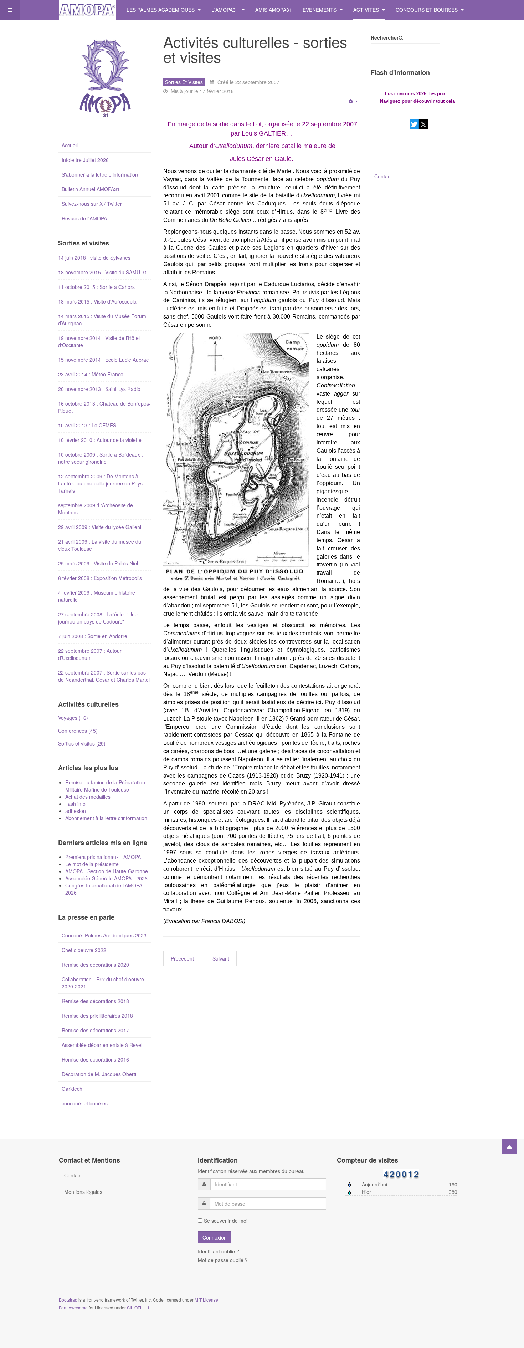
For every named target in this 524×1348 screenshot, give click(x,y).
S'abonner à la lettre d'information (100, 174)
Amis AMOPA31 (273, 9)
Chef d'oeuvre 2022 (84, 949)
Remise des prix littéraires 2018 (97, 1015)
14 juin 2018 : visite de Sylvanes (94, 257)
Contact (383, 176)
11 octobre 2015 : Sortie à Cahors (96, 286)
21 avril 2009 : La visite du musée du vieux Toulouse (99, 545)
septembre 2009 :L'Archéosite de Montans (95, 509)
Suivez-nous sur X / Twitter (92, 203)
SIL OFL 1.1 (138, 1307)
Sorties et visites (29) (82, 743)
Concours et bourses (427, 9)
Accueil (70, 145)
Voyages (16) (73, 717)
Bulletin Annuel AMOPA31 (91, 189)
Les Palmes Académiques (161, 9)
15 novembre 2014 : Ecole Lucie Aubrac (103, 359)
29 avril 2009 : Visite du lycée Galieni (99, 526)
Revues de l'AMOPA (84, 218)
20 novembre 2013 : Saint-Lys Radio (99, 388)
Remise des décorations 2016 (95, 1059)
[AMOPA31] (87, 10)
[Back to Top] (509, 1146)
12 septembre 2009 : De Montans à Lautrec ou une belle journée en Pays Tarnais (100, 483)
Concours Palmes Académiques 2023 (104, 935)
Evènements (320, 9)
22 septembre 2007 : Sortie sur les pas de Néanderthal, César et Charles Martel (104, 676)
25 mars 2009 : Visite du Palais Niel (98, 563)
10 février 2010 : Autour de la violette (100, 439)
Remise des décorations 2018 (95, 1000)
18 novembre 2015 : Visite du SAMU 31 (102, 272)
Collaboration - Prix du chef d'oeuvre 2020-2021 (103, 983)
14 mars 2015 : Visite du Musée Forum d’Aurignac (102, 319)
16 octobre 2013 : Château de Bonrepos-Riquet (104, 407)
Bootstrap (68, 1300)
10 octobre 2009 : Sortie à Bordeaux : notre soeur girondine (100, 458)
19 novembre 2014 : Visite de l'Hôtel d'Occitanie (99, 341)
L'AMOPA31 (225, 9)
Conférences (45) (78, 730)
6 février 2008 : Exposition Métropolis (100, 577)
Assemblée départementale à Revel (102, 1044)
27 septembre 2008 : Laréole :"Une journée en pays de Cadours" (98, 618)
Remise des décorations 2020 (95, 964)
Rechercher (385, 37)
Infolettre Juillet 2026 (85, 159)
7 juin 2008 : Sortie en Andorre (92, 636)
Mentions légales (83, 1191)
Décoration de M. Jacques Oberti (99, 1074)
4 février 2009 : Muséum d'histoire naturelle (96, 596)
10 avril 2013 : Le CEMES (87, 425)
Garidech (72, 1088)
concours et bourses (85, 1103)
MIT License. (207, 1300)
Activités (366, 9)
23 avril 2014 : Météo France (90, 374)
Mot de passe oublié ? (223, 1259)
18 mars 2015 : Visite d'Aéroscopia (97, 301)
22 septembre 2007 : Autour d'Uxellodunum (90, 654)
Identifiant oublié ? (218, 1251)
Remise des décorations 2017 (95, 1030)
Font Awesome (73, 1307)
